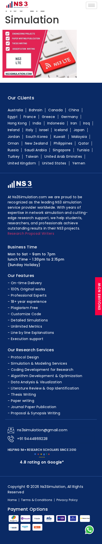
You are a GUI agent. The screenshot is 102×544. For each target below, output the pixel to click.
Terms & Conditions (36, 500)
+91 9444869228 (32, 438)
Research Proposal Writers (31, 233)
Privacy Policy (67, 500)
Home (12, 500)
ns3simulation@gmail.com (42, 430)
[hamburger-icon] (91, 5)
